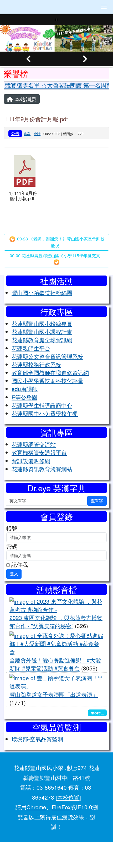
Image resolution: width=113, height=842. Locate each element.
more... (97, 713)
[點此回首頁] (56, 38)
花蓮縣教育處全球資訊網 (42, 340)
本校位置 (68, 797)
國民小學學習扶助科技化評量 (47, 380)
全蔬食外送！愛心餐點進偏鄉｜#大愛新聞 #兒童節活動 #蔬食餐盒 (55, 664)
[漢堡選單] (104, 7)
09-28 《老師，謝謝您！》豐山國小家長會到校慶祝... (60, 242)
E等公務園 (24, 397)
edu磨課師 (25, 389)
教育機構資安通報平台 (39, 452)
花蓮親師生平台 (31, 348)
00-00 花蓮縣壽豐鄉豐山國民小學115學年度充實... (56, 255)
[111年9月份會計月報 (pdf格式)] (24, 171)
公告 (15, 133)
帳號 (11, 528)
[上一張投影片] (28, 59)
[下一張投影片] (84, 59)
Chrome (36, 807)
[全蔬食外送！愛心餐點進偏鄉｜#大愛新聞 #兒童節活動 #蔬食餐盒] (56, 643)
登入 (14, 574)
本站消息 (25, 99)
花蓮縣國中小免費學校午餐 (45, 413)
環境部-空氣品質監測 (37, 739)
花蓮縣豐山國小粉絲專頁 (42, 323)
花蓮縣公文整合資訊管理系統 (47, 356)
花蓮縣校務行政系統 (36, 364)
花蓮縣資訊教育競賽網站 (42, 469)
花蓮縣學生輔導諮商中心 (42, 405)
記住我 (19, 564)
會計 (37, 133)
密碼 (11, 546)
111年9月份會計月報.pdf (36, 118)
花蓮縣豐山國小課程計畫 (42, 331)
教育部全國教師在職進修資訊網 (50, 372)
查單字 (97, 501)
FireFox (61, 807)
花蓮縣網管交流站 (34, 444)
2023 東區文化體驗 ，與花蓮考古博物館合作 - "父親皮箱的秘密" (55, 622)
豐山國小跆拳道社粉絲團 (42, 292)
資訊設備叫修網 (31, 461)
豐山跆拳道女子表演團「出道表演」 (53, 694)
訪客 (27, 133)
